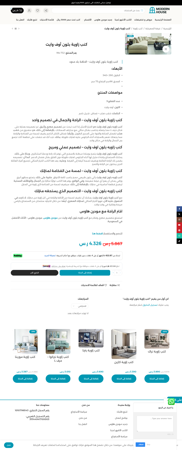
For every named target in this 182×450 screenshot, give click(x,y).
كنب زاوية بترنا (91, 350)
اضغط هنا (97, 233)
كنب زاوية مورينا (25, 356)
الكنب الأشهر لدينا (118, 430)
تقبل (9, 445)
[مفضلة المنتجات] (37, 10)
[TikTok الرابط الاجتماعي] (179, 241)
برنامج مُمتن (121, 418)
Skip (148, 444)
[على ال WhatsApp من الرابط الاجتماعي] (179, 236)
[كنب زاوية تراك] (156, 338)
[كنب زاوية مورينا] (25, 341)
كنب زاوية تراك (157, 351)
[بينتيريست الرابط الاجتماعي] (179, 230)
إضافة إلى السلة (85, 273)
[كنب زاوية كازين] (124, 344)
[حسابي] (29, 10)
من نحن (82, 418)
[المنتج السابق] (18, 28)
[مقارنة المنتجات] (46, 10)
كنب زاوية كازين (124, 362)
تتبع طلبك (122, 411)
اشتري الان (34, 273)
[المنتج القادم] (12, 28)
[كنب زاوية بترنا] (91, 338)
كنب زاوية (138, 28)
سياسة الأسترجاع (119, 436)
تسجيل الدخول (150, 305)
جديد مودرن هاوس (117, 424)
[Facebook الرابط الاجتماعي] (179, 209)
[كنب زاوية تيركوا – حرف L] (58, 341)
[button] (156, 378)
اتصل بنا (83, 424)
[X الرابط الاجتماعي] (179, 214)
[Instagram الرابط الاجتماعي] (179, 219)
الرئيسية (167, 28)
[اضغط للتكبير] (165, 49)
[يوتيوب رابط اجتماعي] (179, 225)
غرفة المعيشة (152, 28)
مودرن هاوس (50, 218)
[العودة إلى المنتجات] (15, 28)
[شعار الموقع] (159, 10)
